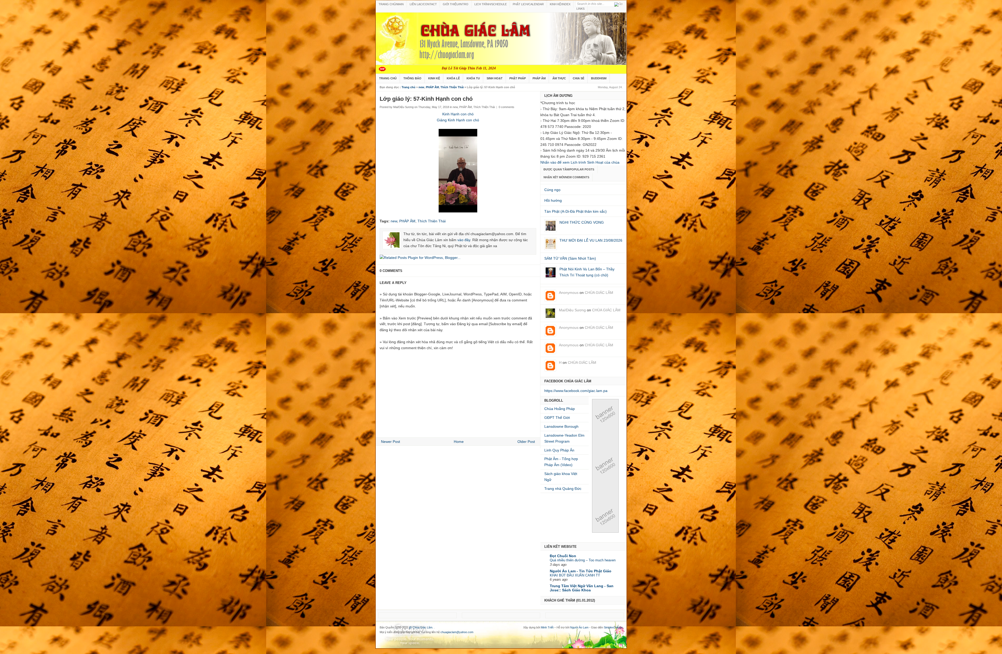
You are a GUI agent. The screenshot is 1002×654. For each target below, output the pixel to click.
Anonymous (568, 292)
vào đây (463, 240)
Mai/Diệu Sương (572, 310)
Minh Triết (547, 627)
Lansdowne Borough (561, 426)
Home (459, 441)
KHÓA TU (473, 78)
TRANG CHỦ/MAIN (391, 4)
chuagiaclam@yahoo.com (456, 632)
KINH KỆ (434, 78)
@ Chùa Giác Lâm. (421, 627)
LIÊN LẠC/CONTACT (423, 4)
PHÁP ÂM (539, 78)
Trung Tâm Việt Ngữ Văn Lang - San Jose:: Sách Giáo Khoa (581, 588)
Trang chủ (408, 87)
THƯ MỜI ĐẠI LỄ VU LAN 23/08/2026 (590, 240)
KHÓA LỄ (453, 78)
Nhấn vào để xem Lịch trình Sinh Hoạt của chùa (579, 162)
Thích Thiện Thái (452, 87)
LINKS (580, 8)
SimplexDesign (613, 627)
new (421, 87)
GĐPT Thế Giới (557, 417)
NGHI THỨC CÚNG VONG (581, 222)
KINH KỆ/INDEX (560, 4)
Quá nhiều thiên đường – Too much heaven (583, 560)
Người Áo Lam (579, 627)
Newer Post (390, 441)
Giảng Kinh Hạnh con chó (458, 120)
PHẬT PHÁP (517, 78)
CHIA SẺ (578, 78)
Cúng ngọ (552, 190)
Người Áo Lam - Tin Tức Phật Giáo (580, 571)
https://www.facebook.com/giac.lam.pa (575, 391)
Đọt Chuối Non (563, 556)
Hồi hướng (553, 200)
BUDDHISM (598, 78)
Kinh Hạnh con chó (458, 114)
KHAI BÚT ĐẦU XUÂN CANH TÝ (575, 575)
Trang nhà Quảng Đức (562, 488)
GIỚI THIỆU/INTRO (455, 4)
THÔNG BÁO (412, 78)
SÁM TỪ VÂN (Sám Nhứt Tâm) (570, 258)
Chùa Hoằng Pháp (559, 409)
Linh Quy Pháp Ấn (559, 450)
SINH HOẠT (495, 78)
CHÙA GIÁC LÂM (599, 292)
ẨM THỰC (559, 78)
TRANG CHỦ (388, 78)
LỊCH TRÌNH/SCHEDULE (490, 4)
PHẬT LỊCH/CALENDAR (528, 4)
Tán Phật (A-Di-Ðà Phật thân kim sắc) (575, 211)
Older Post (526, 441)
